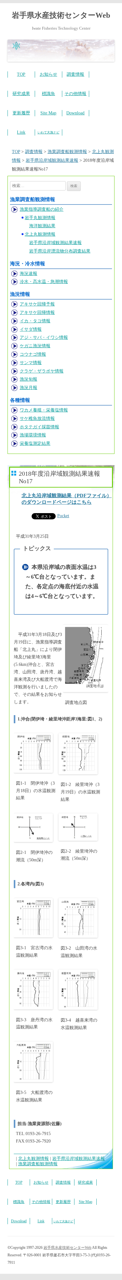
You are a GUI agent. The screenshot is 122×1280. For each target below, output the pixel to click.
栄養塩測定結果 (35, 443)
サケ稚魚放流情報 (37, 418)
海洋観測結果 (42, 226)
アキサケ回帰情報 (37, 312)
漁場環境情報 (33, 435)
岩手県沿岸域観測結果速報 (55, 242)
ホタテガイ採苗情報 (39, 427)
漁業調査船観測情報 (38, 1164)
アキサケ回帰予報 (37, 304)
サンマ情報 (31, 362)
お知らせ (48, 74)
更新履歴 (21, 113)
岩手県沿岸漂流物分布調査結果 (59, 251)
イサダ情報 (31, 329)
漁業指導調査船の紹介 (42, 209)
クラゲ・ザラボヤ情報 (42, 371)
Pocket (63, 515)
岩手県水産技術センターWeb (61, 15)
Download (75, 113)
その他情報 (75, 93)
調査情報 (75, 74)
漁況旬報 (28, 379)
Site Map (48, 113)
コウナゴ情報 (33, 354)
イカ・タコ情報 (35, 321)
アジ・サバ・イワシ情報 (44, 337)
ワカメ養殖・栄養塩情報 (44, 410)
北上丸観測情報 (40, 234)
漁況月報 (28, 387)
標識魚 (48, 93)
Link (21, 132)
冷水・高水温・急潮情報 (44, 281)
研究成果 (21, 93)
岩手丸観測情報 (40, 217)
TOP (21, 74)
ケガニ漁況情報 (35, 346)
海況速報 (28, 273)
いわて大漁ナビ (48, 132)
